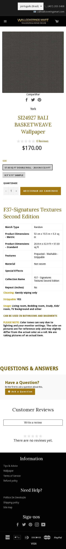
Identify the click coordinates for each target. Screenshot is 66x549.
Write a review (33, 422)
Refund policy (10, 480)
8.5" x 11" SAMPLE (14, 175)
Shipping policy (11, 502)
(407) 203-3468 (54, 6)
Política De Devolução (14, 497)
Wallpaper (8, 470)
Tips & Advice (10, 466)
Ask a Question (21, 391)
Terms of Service (11, 475)
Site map (7, 507)
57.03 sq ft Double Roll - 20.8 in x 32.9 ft (28, 167)
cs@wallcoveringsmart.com (48, 11)
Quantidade (10, 183)
